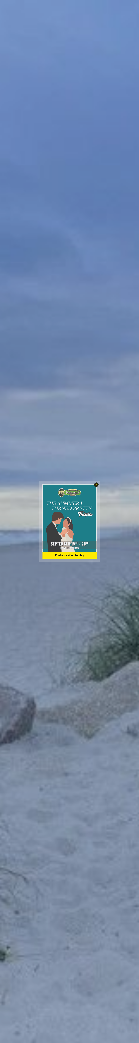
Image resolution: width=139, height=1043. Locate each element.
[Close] (96, 484)
